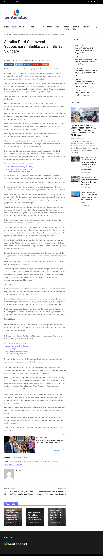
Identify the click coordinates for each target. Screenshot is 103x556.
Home (6, 27)
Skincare (19, 464)
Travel (50, 27)
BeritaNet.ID (7, 34)
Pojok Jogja (66, 28)
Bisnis (58, 27)
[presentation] (5, 518)
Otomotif (31, 27)
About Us (86, 27)
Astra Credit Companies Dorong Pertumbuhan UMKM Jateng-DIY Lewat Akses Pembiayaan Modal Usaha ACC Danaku (83, 130)
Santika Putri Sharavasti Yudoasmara (47, 461)
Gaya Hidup (16, 34)
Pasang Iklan (76, 28)
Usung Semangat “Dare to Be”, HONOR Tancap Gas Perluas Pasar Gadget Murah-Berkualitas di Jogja (89, 197)
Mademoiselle (16, 461)
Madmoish (27, 461)
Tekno (21, 27)
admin (9, 60)
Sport (41, 27)
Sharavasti (9, 464)
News (14, 27)
